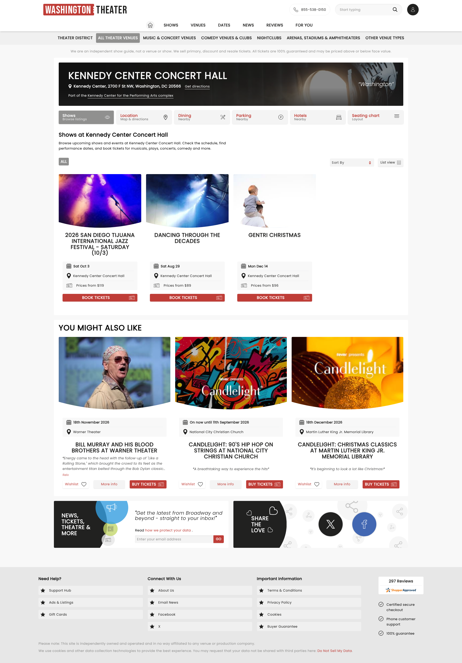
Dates (224, 25)
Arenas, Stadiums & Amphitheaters (323, 38)
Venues (198, 25)
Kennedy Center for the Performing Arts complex (130, 95)
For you (304, 25)
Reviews (275, 25)
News (248, 25)
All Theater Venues (118, 38)
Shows (171, 25)
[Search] (396, 9)
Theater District (75, 38)
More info (109, 484)
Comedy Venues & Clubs (226, 38)
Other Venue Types (385, 38)
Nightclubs (269, 38)
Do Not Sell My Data (334, 650)
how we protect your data (168, 530)
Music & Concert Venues (169, 38)
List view (387, 162)
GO (218, 539)
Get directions (197, 86)
